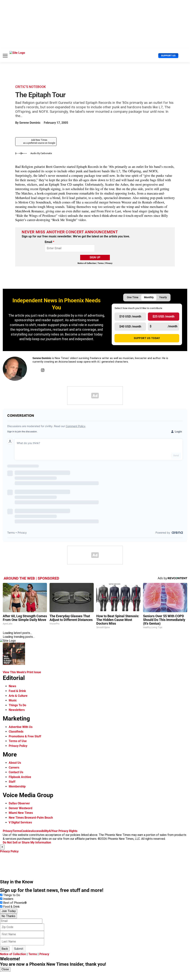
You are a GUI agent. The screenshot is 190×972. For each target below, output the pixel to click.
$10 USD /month (130, 316)
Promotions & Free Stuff (25, 736)
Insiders (8, 899)
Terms (101, 263)
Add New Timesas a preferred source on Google (39, 141)
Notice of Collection (87, 263)
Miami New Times (21, 813)
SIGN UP (95, 257)
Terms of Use (18, 741)
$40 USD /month (130, 326)
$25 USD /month (163, 316)
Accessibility (40, 831)
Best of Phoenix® (15, 902)
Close (5, 969)
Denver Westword (20, 808)
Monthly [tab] (149, 297)
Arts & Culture (18, 696)
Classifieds (16, 731)
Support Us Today (147, 338)
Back (4, 948)
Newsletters (17, 710)
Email (49, 242)
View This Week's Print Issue (22, 672)
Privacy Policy (18, 746)
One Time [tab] (132, 297)
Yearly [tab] (163, 297)
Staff (12, 781)
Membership (17, 786)
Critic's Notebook (30, 87)
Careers (14, 767)
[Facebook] (34, 370)
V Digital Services (20, 822)
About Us (15, 762)
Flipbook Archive (20, 777)
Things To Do (17, 705)
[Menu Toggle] (5, 55)
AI (50, 831)
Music (13, 700)
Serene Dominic (29, 122)
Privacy (108, 263)
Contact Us (16, 772)
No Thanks (8, 916)
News (12, 686)
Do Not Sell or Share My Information (27, 842)
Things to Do (11, 895)
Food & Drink (17, 691)
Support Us (168, 55)
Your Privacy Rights (64, 831)
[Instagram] (43, 370)
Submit (18, 948)
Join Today (8, 911)
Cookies (26, 831)
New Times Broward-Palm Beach (31, 817)
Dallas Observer (19, 803)
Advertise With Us (20, 727)
